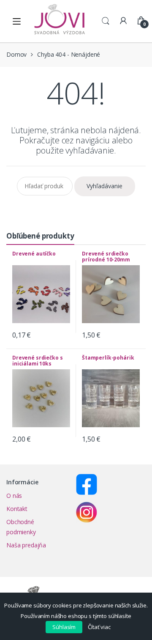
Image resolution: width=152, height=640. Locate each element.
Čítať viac (99, 627)
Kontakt (16, 509)
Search (105, 21)
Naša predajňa (26, 545)
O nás (14, 496)
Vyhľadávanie (104, 186)
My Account (123, 21)
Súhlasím (64, 627)
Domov (16, 54)
